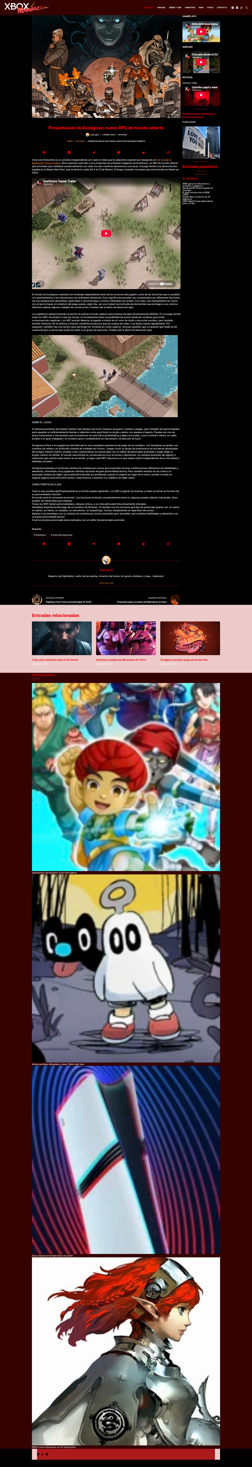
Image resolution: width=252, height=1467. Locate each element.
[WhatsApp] (118, 152)
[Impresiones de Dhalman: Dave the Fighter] (126, 777)
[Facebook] (44, 152)
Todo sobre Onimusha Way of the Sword (55, 659)
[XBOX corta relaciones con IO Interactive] (126, 1351)
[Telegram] (94, 152)
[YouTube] (237, 8)
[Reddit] (143, 152)
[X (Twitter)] (233, 8)
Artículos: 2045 (106, 583)
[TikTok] (241, 8)
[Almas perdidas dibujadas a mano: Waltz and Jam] (126, 968)
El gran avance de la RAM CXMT (195, 193)
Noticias (149, 7)
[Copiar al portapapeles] (168, 152)
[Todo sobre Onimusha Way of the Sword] (62, 638)
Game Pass (190, 7)
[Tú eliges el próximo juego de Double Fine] (190, 638)
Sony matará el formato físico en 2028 (52, 1255)
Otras (210, 7)
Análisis (161, 7)
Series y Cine (175, 7)
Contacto (222, 7)
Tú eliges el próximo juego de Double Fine (184, 659)
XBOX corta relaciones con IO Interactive (54, 1447)
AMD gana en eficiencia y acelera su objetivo (196, 184)
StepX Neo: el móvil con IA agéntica (196, 197)
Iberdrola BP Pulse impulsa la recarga (197, 189)
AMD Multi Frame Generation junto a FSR (197, 202)
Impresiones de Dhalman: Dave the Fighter (54, 872)
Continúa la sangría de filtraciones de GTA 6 (121, 659)
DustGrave (40, 535)
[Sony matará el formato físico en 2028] (126, 1160)
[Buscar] (246, 8)
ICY (159, 159)
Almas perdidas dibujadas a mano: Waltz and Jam (58, 1064)
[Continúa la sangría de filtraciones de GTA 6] (126, 638)
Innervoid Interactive (61, 535)
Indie (201, 7)
